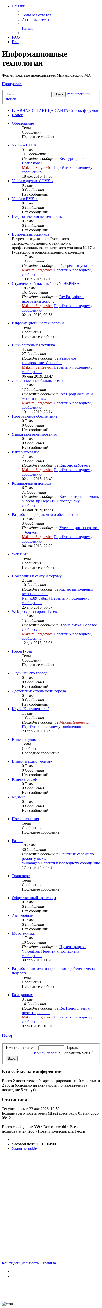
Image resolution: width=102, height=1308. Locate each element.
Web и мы (20, 554)
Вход (7, 1035)
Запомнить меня (77, 1053)
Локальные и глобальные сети (37, 380)
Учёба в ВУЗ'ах (25, 199)
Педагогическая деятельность (37, 216)
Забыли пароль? (46, 1053)
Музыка (18, 797)
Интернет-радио (25, 452)
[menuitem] (36, 15)
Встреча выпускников (30, 234)
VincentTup (31, 501)
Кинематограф (24, 779)
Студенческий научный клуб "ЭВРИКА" (46, 283)
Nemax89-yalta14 (36, 598)
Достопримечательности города (39, 691)
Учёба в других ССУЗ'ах (32, 181)
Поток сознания (25, 819)
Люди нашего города (29, 673)
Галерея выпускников (77, 265)
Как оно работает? (74, 465)
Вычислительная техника (33, 345)
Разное (17, 841)
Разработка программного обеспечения (45, 514)
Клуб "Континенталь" (30, 709)
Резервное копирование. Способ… (49, 360)
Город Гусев (22, 651)
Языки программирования (34, 434)
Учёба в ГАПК (24, 145)
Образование (23, 123)
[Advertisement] (51, 1206)
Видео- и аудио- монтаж (32, 761)
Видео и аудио (24, 739)
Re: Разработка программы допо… (53, 299)
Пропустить (12, 84)
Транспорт (21, 876)
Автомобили (22, 915)
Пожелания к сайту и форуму (37, 576)
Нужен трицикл (72, 947)
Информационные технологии (38, 323)
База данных (22, 995)
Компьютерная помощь (31, 483)
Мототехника (23, 933)
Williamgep (31, 863)
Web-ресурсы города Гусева (35, 612)
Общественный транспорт (34, 898)
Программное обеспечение (34, 416)
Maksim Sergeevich (37, 167)
